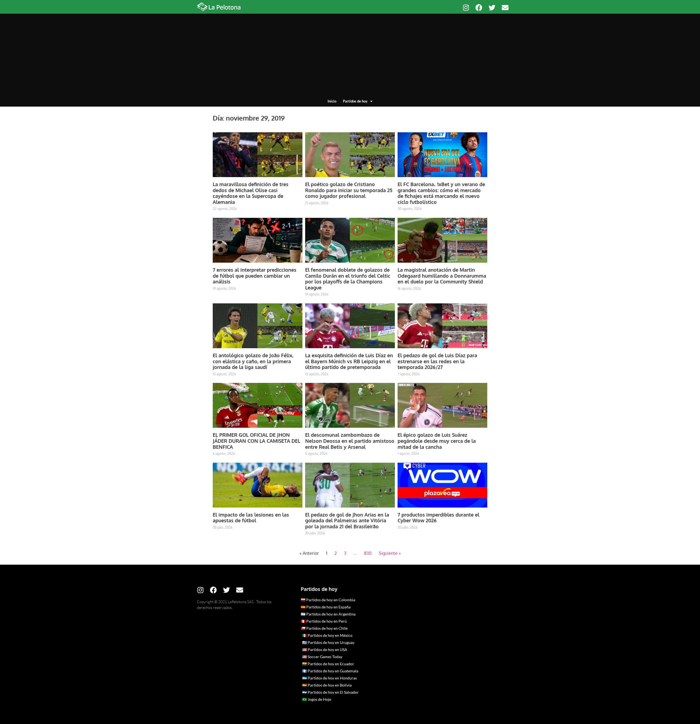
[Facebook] (479, 7)
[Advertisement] (350, 57)
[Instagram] (465, 7)
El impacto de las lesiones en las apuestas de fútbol (251, 518)
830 (368, 553)
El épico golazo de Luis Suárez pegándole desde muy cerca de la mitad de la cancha (437, 441)
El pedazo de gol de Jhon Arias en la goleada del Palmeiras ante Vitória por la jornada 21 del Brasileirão (347, 520)
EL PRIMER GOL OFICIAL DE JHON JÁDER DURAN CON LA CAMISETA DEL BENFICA (256, 441)
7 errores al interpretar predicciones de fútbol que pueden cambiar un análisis (254, 276)
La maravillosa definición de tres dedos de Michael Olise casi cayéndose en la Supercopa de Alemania (250, 193)
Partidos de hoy (355, 101)
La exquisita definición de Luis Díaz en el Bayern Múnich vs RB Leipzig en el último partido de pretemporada (349, 361)
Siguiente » (390, 553)
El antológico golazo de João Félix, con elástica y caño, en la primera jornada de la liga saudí (253, 361)
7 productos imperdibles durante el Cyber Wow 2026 (438, 518)
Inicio (332, 101)
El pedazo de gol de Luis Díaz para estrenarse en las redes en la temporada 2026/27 (437, 361)
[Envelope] (505, 7)
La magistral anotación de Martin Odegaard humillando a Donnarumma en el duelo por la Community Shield (442, 276)
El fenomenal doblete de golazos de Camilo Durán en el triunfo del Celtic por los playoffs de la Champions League (347, 279)
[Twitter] (492, 7)
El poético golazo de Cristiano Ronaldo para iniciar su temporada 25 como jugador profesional (348, 190)
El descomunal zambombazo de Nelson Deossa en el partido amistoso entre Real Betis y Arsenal (349, 441)
